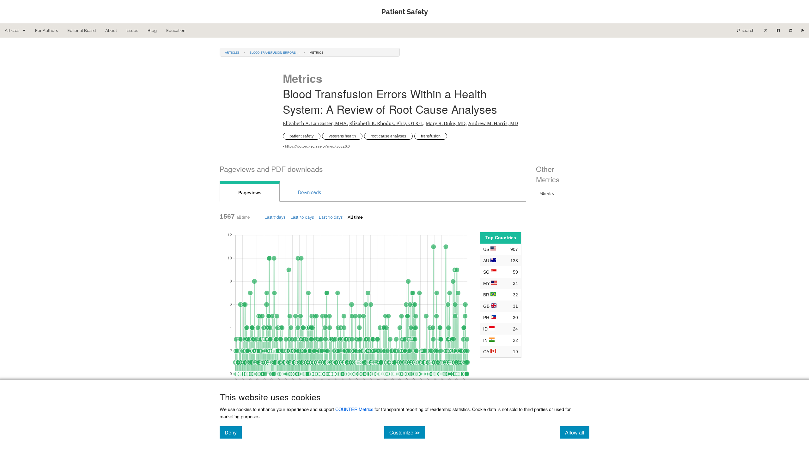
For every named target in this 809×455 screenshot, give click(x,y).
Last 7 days (275, 217)
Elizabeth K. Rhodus (386, 123)
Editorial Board (81, 30)
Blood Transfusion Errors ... (275, 52)
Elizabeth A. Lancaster (315, 123)
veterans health (342, 136)
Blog (152, 30)
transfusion (431, 136)
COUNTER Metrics (354, 409)
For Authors (46, 30)
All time (355, 217)
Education (176, 30)
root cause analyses (388, 136)
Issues (132, 30)
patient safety (301, 136)
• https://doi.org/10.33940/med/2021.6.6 (316, 146)
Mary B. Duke (445, 123)
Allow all (577, 432)
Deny (233, 432)
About (111, 30)
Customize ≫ (407, 432)
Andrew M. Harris (493, 123)
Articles (12, 30)
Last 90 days (331, 217)
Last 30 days (302, 217)
